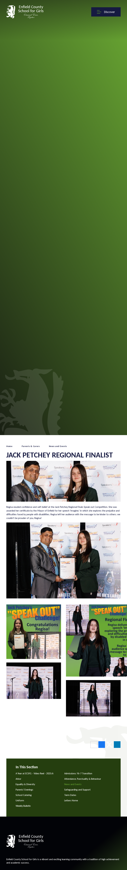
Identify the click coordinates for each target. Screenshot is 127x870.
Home (9, 446)
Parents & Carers (31, 446)
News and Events (58, 446)
